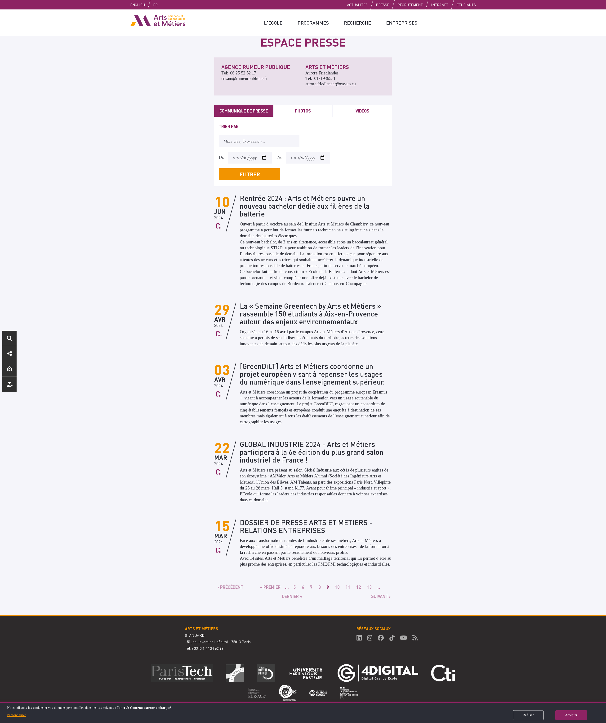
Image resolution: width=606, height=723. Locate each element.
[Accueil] (158, 20)
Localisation (9, 369)
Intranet (439, 4)
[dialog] (303, 712)
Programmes (313, 23)
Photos (303, 110)
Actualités (357, 4)
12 (359, 587)
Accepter (571, 715)
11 (349, 587)
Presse (382, 4)
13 (370, 587)
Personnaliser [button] (16, 715)
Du (221, 157)
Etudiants (466, 4)
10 (338, 587)
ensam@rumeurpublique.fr (244, 78)
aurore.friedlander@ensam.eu (330, 84)
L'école (273, 23)
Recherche (357, 23)
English (137, 4)
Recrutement (410, 4)
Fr (155, 4)
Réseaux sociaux (9, 353)
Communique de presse (243, 110)
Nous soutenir (9, 384)
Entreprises (401, 23)
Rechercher (9, 338)
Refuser (528, 715)
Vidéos (362, 110)
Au (280, 157)
